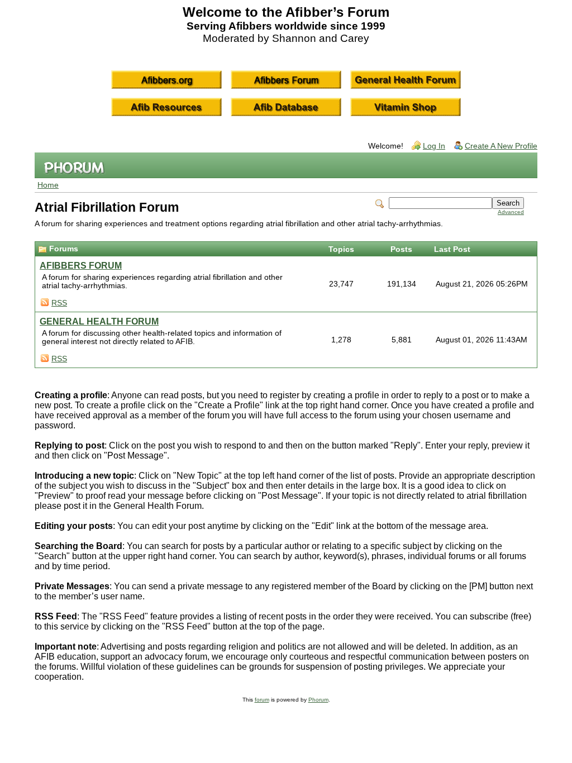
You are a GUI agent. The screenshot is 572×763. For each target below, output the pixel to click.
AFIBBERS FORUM (81, 265)
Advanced (511, 212)
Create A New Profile (501, 146)
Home (48, 185)
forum (262, 700)
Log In (434, 146)
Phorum (318, 700)
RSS (59, 303)
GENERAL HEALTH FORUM (99, 321)
